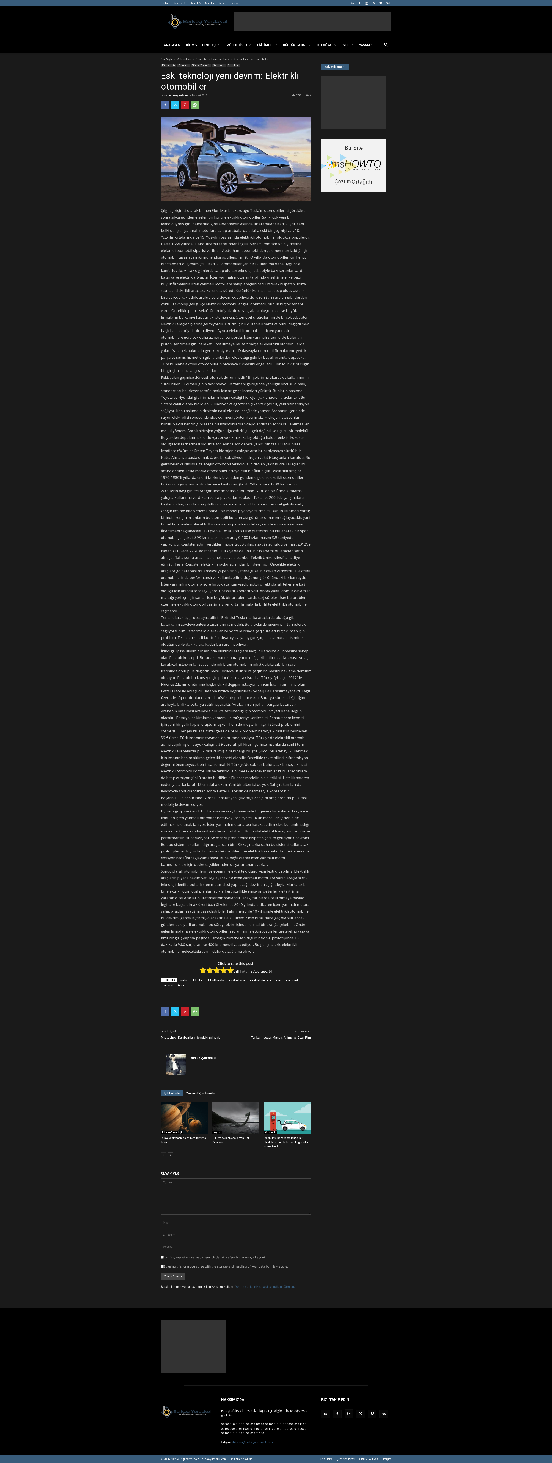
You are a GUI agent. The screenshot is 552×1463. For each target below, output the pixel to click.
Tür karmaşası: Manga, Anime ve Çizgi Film (281, 1038)
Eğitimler (265, 45)
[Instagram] (366, 3)
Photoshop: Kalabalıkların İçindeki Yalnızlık (190, 1038)
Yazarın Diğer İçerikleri (201, 1093)
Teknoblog (233, 65)
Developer (235, 3)
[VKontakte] (388, 3)
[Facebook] (359, 3)
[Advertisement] (312, 21)
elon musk (292, 980)
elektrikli (197, 980)
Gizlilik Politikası (368, 1459)
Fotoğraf (325, 45)
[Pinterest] (185, 105)
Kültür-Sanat (295, 45)
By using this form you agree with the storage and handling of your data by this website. (227, 1266)
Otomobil (201, 59)
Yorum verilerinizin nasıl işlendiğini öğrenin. (265, 1286)
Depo (221, 3)
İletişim (387, 1459)
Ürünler (209, 3)
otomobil (168, 985)
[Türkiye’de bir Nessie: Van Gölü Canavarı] (235, 1118)
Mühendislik (236, 45)
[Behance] (352, 3)
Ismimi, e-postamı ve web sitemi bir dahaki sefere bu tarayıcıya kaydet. (215, 1257)
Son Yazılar (218, 65)
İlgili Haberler (172, 1093)
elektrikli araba (215, 980)
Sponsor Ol (180, 3)
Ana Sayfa (167, 59)
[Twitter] (373, 3)
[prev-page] (163, 1155)
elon (278, 980)
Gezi (346, 45)
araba (183, 980)
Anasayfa (172, 45)
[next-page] (170, 1155)
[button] (386, 45)
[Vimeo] (381, 3)
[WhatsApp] (195, 105)
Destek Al (195, 3)
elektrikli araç (237, 980)
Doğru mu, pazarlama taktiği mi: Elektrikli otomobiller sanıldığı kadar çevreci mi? (286, 1142)
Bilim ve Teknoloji (201, 45)
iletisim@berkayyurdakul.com (252, 1442)
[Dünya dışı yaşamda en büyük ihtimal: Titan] (184, 1118)
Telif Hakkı (326, 1459)
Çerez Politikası (346, 1459)
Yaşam (364, 45)
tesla (181, 985)
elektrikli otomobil (260, 980)
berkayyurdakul (178, 95)
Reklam (165, 3)
